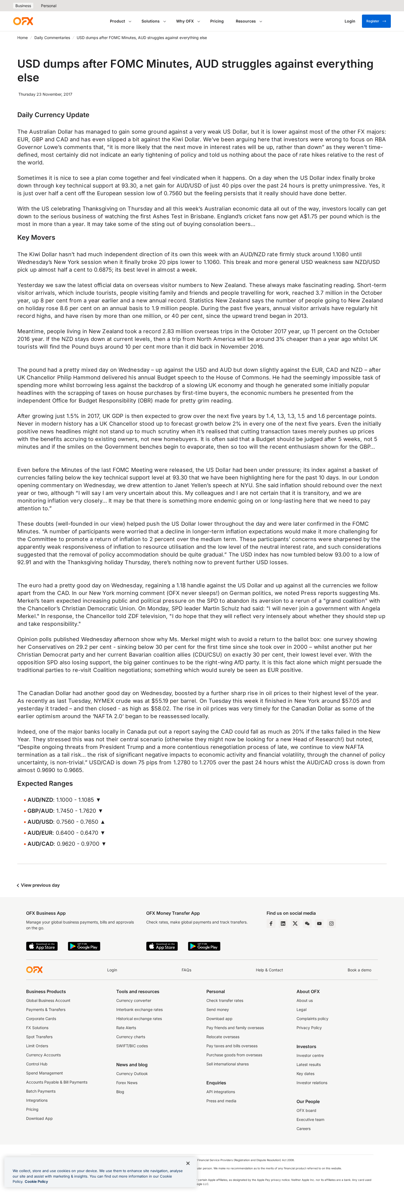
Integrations (37, 1100)
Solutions (151, 21)
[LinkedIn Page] (283, 923)
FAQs (186, 970)
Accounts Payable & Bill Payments (56, 1082)
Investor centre (310, 1055)
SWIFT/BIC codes (132, 1045)
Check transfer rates (224, 1000)
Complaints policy (312, 1018)
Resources (246, 21)
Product (117, 21)
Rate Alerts (126, 1027)
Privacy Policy (309, 1027)
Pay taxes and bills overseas (232, 1045)
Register (372, 21)
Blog (120, 1091)
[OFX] (23, 21)
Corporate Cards (41, 1018)
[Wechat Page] (307, 923)
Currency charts (130, 1036)
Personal (48, 5)
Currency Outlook (132, 1073)
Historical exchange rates (139, 1018)
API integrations (220, 1091)
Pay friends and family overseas (235, 1027)
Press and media (221, 1100)
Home (22, 37)
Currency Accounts (43, 1054)
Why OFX (185, 21)
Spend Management (44, 1073)
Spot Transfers (39, 1036)
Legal (301, 1009)
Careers (304, 1128)
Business (23, 5)
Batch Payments (41, 1091)
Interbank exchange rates (139, 1009)
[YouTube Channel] (319, 923)
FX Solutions (37, 1027)
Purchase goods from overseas (234, 1054)
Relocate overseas (222, 1036)
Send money (217, 1009)
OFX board (306, 1110)
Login (112, 970)
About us (305, 1000)
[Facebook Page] (271, 923)
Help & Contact (269, 970)
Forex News (126, 1082)
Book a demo (359, 970)
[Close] (188, 1163)
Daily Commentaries (52, 37)
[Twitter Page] (295, 923)
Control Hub (37, 1064)
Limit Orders (37, 1045)
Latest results (309, 1064)
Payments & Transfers (45, 1009)
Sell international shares (227, 1064)
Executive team (310, 1119)
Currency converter (133, 1000)
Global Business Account (48, 1000)
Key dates (305, 1073)
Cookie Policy (36, 1181)
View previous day (40, 885)
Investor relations (312, 1082)
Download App (39, 1118)
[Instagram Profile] (331, 923)
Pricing (217, 21)
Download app (219, 1018)
